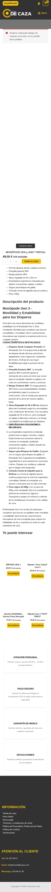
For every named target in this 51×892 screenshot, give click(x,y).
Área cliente (8, 817)
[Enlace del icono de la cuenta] (39, 3)
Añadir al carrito (31, 261)
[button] (10, 3)
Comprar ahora (25, 246)
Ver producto (13, 573)
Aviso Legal (8, 820)
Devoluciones (9, 833)
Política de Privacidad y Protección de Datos (22, 826)
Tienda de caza (9, 813)
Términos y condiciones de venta (17, 823)
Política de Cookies (11, 829)
